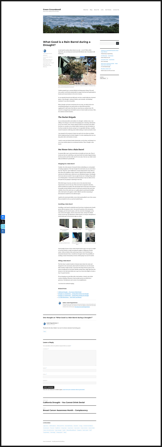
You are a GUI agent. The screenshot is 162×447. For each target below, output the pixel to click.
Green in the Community (48, 430)
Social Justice (85, 430)
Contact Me (116, 9)
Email (45, 374)
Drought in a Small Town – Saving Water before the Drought (73, 293)
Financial (52, 427)
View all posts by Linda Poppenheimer (82, 306)
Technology (52, 432)
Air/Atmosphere (52, 425)
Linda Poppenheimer (47, 53)
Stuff (90, 430)
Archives (102, 77)
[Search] (117, 43)
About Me (96, 9)
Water (50, 61)
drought (52, 62)
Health (64, 430)
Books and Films (60, 425)
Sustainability (46, 61)
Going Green (45, 57)
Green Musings (58, 430)
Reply (45, 331)
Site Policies (108, 9)
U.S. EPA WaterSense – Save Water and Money (69, 297)
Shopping (79, 430)
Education (76, 425)
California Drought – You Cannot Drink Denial (69, 292)
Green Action (77, 427)
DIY (49, 62)
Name (45, 368)
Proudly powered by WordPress (58, 441)
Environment (46, 427)
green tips (45, 64)
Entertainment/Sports (88, 425)
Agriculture (45, 425)
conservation (45, 62)
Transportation (59, 432)
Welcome (85, 9)
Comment (46, 349)
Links (102, 9)
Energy (80, 425)
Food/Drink (57, 427)
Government (70, 427)
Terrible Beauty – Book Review (107, 55)
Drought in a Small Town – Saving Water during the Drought (73, 295)
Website (45, 380)
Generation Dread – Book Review (107, 59)
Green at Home (84, 427)
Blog (91, 9)
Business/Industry (69, 425)
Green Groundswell (52, 9)
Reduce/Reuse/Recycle (47, 59)
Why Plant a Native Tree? (106, 68)
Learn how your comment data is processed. (74, 389)
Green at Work (91, 427)
